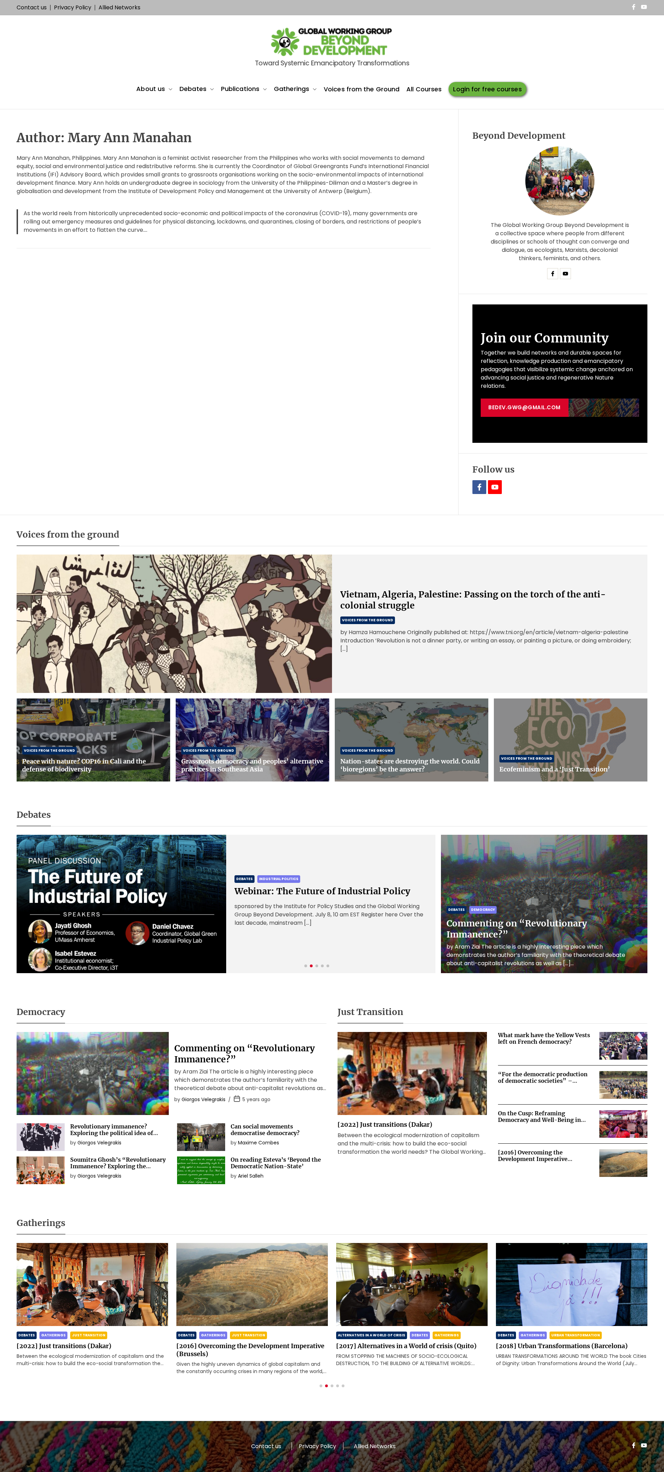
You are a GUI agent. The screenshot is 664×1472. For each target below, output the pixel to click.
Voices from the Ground (361, 89)
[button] (305, 965)
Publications (240, 88)
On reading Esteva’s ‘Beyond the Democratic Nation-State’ (276, 1163)
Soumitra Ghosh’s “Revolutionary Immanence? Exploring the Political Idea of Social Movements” (118, 1169)
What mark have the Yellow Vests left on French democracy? (544, 1038)
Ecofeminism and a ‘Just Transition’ (554, 769)
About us (150, 88)
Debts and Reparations (544, 1335)
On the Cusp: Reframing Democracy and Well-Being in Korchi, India (539, 1120)
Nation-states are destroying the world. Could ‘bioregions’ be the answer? (410, 765)
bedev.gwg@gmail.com (524, 407)
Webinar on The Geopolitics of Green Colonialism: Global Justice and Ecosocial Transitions (324, 891)
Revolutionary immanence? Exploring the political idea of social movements (111, 1133)
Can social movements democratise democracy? (265, 1129)
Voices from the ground (367, 620)
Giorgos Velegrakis (203, 1099)
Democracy (483, 909)
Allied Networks (119, 7)
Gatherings (291, 88)
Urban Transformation (415, 1335)
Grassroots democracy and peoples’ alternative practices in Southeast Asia (252, 765)
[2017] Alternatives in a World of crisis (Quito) (246, 1346)
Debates (192, 88)
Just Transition (88, 1335)
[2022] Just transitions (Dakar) (385, 1124)
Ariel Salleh (251, 1175)
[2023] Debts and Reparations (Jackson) (557, 1346)
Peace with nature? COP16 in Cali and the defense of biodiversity (84, 765)
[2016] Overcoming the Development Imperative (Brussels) (533, 1159)
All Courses (424, 89)
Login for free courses (487, 89)
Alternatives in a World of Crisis (212, 1335)
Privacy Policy (72, 7)
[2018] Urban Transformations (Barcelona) (402, 1346)
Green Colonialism (278, 867)
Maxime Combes (258, 1142)
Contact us (32, 7)
